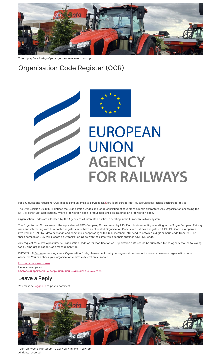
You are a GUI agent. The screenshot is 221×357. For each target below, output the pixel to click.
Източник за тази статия (34, 263)
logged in (40, 286)
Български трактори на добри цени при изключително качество (60, 271)
